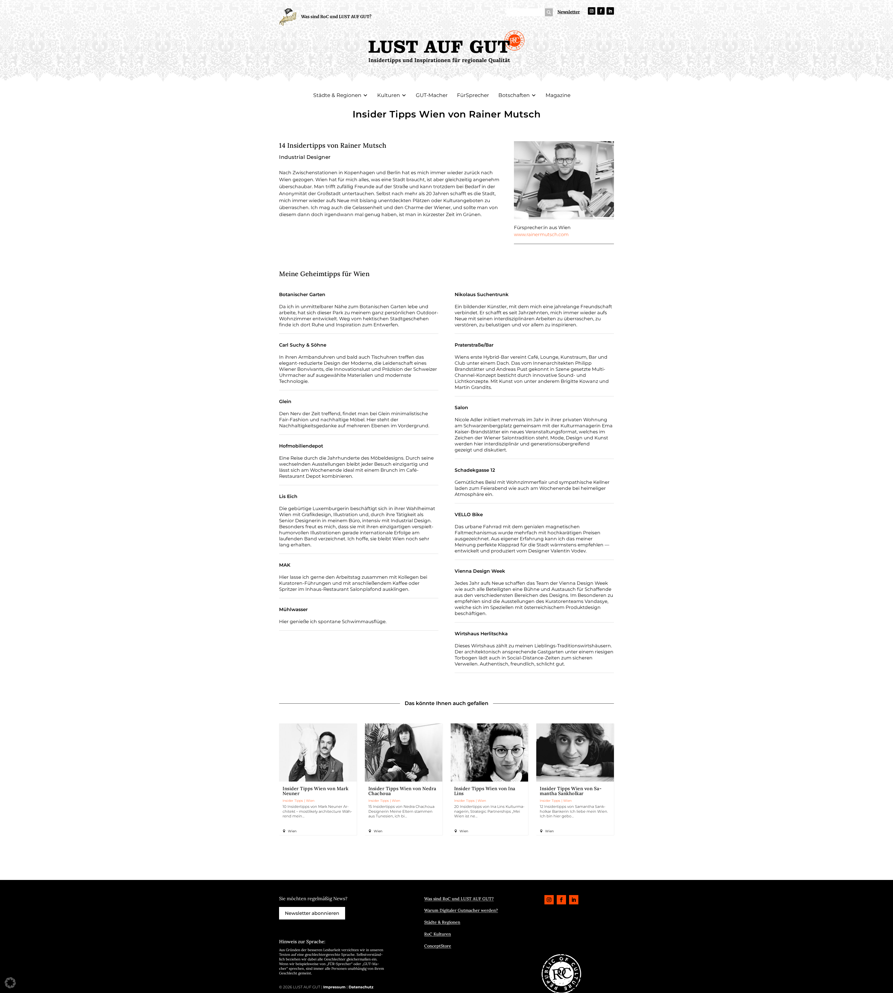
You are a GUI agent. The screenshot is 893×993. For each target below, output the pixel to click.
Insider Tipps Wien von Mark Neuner (316, 791)
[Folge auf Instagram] (591, 11)
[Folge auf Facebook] (601, 11)
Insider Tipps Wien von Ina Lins (484, 791)
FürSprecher (473, 95)
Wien (310, 801)
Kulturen (388, 95)
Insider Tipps (293, 801)
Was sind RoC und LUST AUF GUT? (336, 16)
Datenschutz (361, 987)
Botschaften (514, 95)
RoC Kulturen (437, 934)
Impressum (334, 987)
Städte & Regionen (337, 95)
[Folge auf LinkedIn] (610, 11)
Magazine (558, 95)
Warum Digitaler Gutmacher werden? (461, 910)
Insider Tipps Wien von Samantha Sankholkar (571, 791)
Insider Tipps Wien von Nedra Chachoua (402, 791)
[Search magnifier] (549, 12)
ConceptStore (437, 946)
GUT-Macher (432, 95)
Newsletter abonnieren (312, 913)
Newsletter (568, 12)
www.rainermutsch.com (541, 234)
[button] (10, 983)
